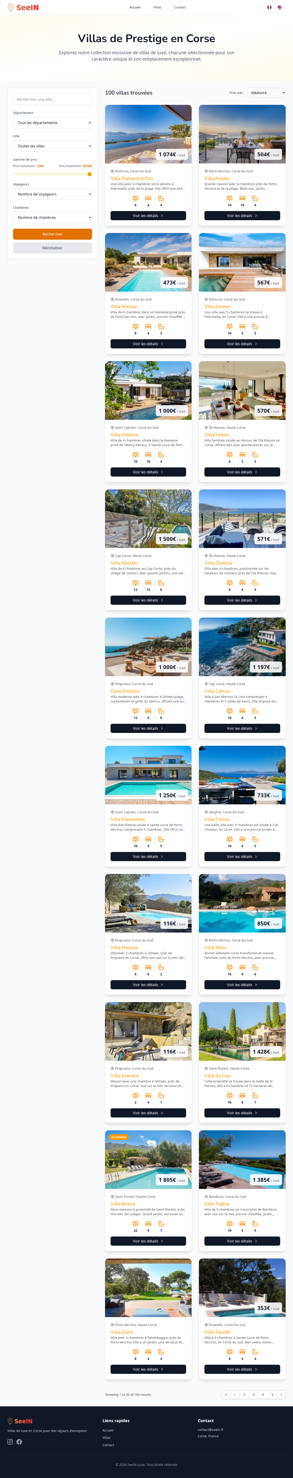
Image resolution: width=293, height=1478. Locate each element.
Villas (157, 7)
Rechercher (52, 234)
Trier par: (236, 92)
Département (23, 113)
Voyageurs (21, 184)
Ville (16, 136)
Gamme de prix (25, 159)
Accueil (135, 7)
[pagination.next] (281, 1394)
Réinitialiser (52, 247)
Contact (180, 7)
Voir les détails (145, 215)
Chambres (21, 207)
